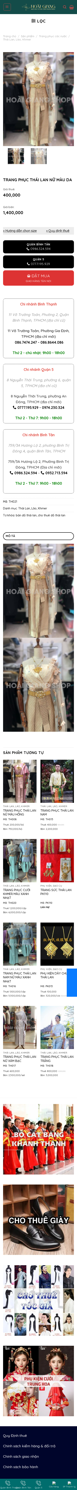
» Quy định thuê (57, 231)
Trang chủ (9, 36)
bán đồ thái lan (26, 515)
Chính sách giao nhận (21, 1456)
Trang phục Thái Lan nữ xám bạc (19, 1059)
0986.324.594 (25, 473)
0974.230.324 (53, 407)
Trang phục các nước (53, 36)
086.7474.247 (26, 342)
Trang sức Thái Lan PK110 (55, 892)
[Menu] (7, 7)
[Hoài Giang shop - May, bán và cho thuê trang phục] (38, 7)
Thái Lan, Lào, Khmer (17, 39)
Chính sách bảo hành (20, 1466)
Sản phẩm (27, 36)
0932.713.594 (56, 473)
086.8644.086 (51, 342)
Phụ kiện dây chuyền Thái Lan (57, 975)
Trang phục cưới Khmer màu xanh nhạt (16, 894)
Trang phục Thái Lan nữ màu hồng (19, 812)
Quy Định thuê (15, 1435)
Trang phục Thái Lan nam (57, 812)
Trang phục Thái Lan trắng (57, 1059)
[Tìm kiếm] (64, 7)
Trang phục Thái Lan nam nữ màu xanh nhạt (19, 977)
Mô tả (10, 536)
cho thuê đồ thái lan (51, 515)
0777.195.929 (27, 407)
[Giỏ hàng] (71, 7)
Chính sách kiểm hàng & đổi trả (29, 1446)
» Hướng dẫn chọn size (20, 231)
